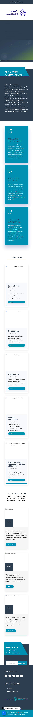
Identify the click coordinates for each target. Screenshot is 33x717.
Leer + (11, 302)
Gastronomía (13, 374)
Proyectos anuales (13, 575)
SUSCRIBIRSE (22, 663)
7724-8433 (10, 688)
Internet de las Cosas (14, 287)
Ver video (11, 630)
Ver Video (11, 544)
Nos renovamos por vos (15, 531)
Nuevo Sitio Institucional (16, 617)
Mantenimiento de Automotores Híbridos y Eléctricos (16, 464)
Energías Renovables (13, 418)
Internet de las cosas (19, 714)
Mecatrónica (13, 331)
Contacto (8, 38)
